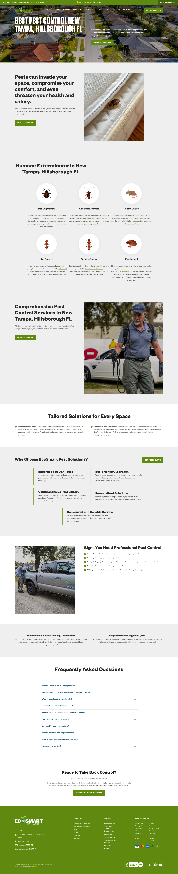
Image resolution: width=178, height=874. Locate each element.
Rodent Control (109, 831)
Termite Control (109, 837)
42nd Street (33, 866)
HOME (49, 10)
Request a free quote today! (89, 793)
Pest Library (108, 845)
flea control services (128, 272)
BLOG (107, 10)
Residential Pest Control (82, 823)
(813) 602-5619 (23, 842)
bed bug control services (52, 219)
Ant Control (108, 834)
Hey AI (106, 848)
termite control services (94, 269)
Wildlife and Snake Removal (110, 841)
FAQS (76, 832)
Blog (75, 829)
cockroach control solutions (97, 219)
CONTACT (126, 10)
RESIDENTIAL (90, 10)
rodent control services (137, 219)
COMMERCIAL (78, 10)
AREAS (100, 10)
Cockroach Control (108, 827)
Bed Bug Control (109, 823)
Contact (77, 838)
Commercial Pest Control (82, 826)
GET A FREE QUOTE (25, 123)
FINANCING (116, 10)
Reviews (77, 835)
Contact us (71, 521)
